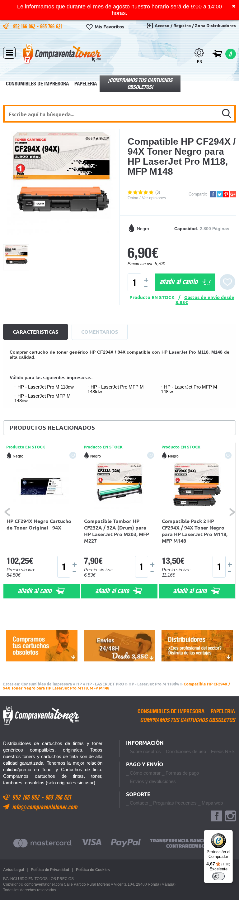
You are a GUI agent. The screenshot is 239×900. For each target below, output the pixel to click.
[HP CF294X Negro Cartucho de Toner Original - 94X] (41, 487)
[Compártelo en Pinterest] (226, 194)
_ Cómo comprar (143, 773)
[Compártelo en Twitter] (220, 194)
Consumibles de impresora (37, 83)
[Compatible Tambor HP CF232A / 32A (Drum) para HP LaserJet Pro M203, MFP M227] (119, 487)
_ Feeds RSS (221, 751)
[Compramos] (42, 645)
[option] (42, 521)
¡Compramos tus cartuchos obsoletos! (140, 83)
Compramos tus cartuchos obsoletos (187, 720)
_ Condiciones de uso (184, 751)
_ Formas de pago (180, 773)
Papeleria (85, 83)
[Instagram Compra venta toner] (230, 816)
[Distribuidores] (197, 645)
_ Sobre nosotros (143, 751)
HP (79, 684)
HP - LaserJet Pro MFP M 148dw (42, 398)
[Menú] (229, 833)
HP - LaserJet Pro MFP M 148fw (189, 389)
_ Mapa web (210, 803)
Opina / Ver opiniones (147, 198)
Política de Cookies (93, 870)
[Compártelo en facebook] (213, 194)
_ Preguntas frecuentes (173, 803)
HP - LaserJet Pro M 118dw (45, 387)
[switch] (218, 876)
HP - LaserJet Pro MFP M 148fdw (115, 389)
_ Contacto (137, 803)
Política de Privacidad (50, 870)
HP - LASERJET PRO (105, 684)
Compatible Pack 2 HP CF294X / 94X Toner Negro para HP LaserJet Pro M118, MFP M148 (194, 531)
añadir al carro (35, 590)
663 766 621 (51, 26)
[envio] (119, 645)
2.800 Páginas (214, 228)
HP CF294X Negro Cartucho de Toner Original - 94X (39, 524)
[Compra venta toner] (62, 53)
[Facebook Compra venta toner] (216, 816)
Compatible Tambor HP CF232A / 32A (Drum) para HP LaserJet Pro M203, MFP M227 (116, 531)
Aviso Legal (13, 870)
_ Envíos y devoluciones (151, 781)
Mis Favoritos (109, 26)
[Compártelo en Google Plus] (233, 194)
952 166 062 (25, 26)
